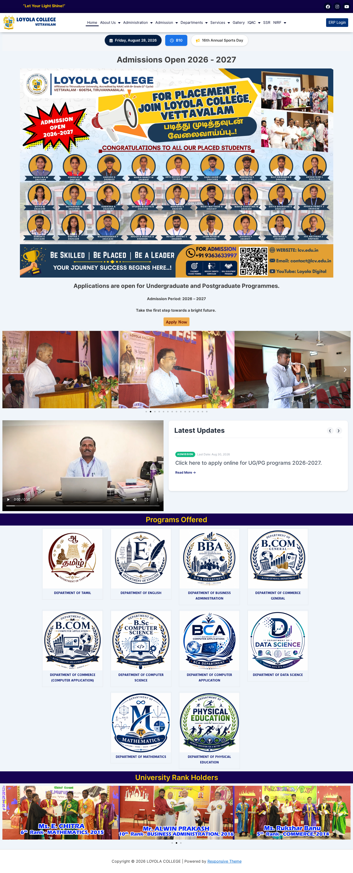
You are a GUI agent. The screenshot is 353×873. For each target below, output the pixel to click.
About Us (108, 22)
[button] (8, 369)
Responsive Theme (224, 861)
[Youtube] (346, 6)
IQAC (252, 22)
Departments (192, 22)
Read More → (185, 472)
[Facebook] (328, 6)
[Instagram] (337, 6)
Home (92, 22)
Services (217, 22)
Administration (135, 22)
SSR (266, 22)
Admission (164, 22)
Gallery (239, 22)
